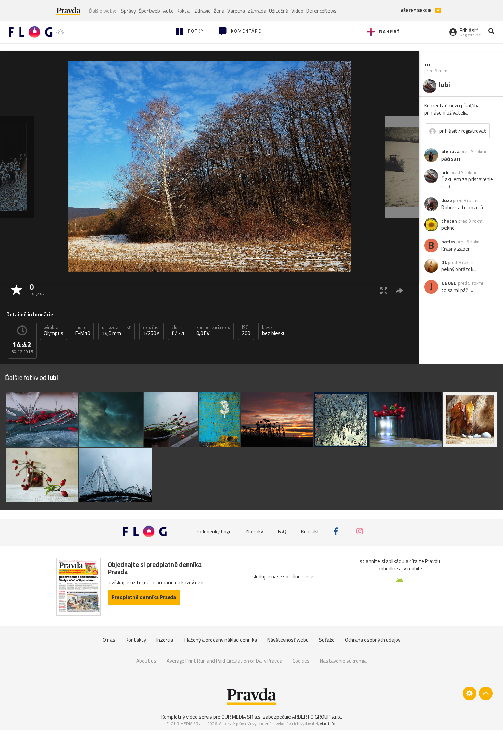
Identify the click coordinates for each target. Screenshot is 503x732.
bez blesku (274, 330)
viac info (327, 723)
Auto (168, 11)
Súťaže (327, 639)
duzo (446, 200)
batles (448, 241)
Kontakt (310, 531)
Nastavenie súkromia (343, 660)
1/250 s (151, 330)
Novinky (254, 531)
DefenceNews (321, 11)
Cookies (301, 660)
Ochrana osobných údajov (372, 639)
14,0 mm (116, 330)
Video (297, 11)
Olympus (53, 330)
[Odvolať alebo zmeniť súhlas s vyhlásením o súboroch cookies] (469, 693)
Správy (128, 11)
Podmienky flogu (214, 531)
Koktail (184, 11)
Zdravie (202, 11)
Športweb (149, 11)
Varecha (236, 11)
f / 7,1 (178, 330)
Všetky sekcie (417, 10)
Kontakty (136, 639)
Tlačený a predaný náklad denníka (220, 639)
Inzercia (164, 639)
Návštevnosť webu (288, 639)
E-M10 (82, 330)
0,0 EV (213, 330)
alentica (450, 151)
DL (444, 262)
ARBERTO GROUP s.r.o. (316, 717)
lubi (445, 172)
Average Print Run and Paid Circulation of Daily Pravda (224, 660)
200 (246, 330)
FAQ (282, 531)
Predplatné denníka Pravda (144, 597)
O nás (109, 639)
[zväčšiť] (383, 290)
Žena (219, 11)
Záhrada (257, 11)
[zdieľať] (399, 290)
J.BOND (449, 283)
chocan (449, 220)
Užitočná (278, 11)
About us (146, 660)
